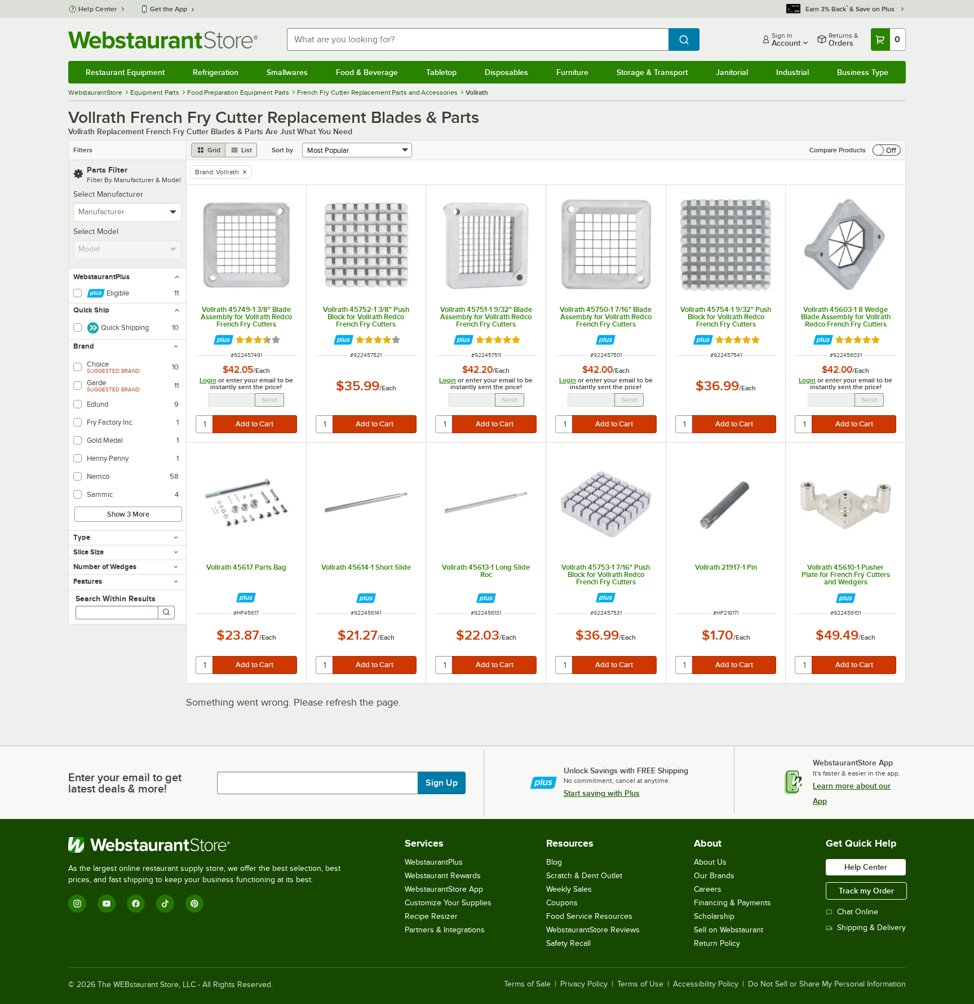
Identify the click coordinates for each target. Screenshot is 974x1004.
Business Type (862, 72)
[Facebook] (136, 904)
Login (208, 380)
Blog (554, 862)
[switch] (887, 150)
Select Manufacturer (108, 194)
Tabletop (441, 72)
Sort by (282, 150)
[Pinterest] (194, 904)
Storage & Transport (652, 72)
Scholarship (714, 916)
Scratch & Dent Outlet (584, 875)
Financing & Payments (732, 903)
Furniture (572, 72)
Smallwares (287, 72)
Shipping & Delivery (871, 927)
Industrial (792, 72)
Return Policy (717, 943)
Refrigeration (215, 72)
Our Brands (714, 875)
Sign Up (442, 783)
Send (269, 400)
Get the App (168, 9)
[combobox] (477, 39)
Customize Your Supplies (448, 903)
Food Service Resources (589, 916)
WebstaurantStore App (444, 889)
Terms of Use (640, 984)
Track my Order (866, 890)
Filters (82, 150)
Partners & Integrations (445, 930)
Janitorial (732, 72)
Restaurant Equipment (125, 72)
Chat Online (857, 912)
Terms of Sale (527, 984)
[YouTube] (107, 904)
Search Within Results (116, 598)
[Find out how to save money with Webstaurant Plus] (223, 340)
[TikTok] (165, 904)
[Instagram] (77, 904)
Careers (707, 889)
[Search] (166, 612)
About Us (710, 862)
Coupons (562, 903)
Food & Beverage (367, 72)
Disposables (506, 72)
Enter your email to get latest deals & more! (124, 783)
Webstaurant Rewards (443, 875)
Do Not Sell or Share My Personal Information (827, 984)
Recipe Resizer (431, 916)
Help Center (97, 9)
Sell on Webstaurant (728, 930)
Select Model (95, 231)
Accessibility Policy (705, 984)
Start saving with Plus (602, 793)
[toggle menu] (173, 212)
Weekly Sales (569, 889)
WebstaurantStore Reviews (593, 930)
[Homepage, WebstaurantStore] (163, 40)
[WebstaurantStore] (209, 845)
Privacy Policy (584, 984)
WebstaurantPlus (434, 862)
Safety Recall (568, 943)
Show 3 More (128, 514)
